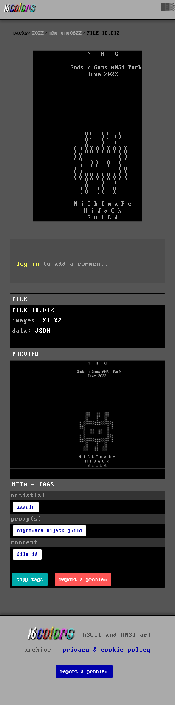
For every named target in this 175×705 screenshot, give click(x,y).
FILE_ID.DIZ (33, 310)
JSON (43, 331)
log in (28, 264)
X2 (58, 320)
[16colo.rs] (20, 9)
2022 (38, 33)
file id (27, 554)
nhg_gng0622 (65, 33)
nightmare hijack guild (49, 530)
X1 (47, 320)
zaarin (26, 507)
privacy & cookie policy (107, 650)
